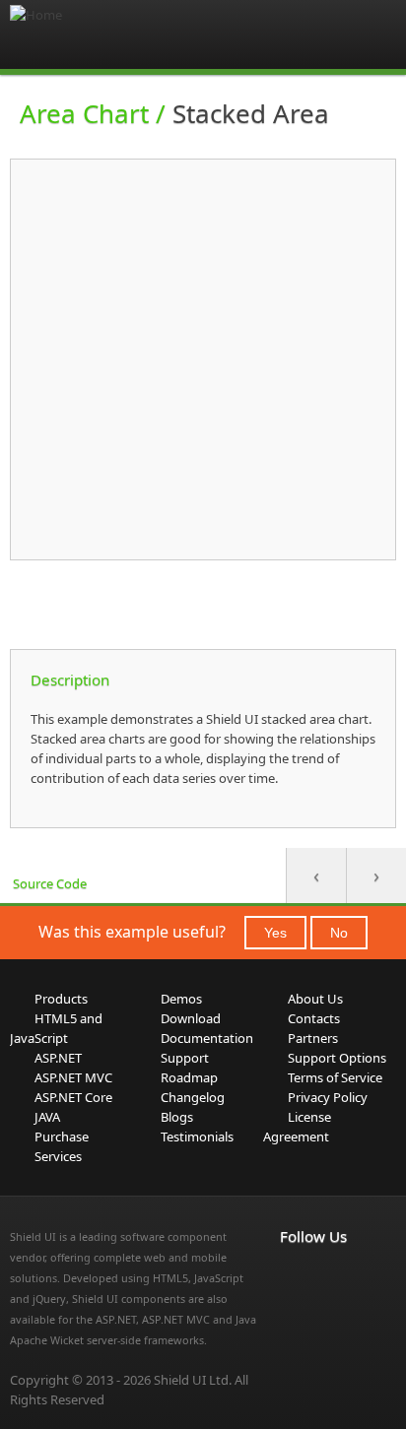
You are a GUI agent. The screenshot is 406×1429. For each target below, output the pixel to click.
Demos (181, 998)
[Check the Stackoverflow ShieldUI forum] (335, 1277)
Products (61, 998)
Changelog (193, 1097)
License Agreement (297, 1126)
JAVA (47, 1117)
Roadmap (189, 1077)
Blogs (177, 1117)
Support (185, 1058)
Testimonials (197, 1136)
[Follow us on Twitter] (292, 1301)
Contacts (314, 1018)
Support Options (337, 1058)
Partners (313, 1038)
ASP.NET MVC (73, 1077)
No (339, 933)
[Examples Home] (88, 34)
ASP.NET (58, 1058)
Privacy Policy (328, 1097)
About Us (315, 998)
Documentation (207, 1038)
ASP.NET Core (73, 1097)
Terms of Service (335, 1077)
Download (191, 1018)
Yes (275, 933)
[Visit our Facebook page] (292, 1277)
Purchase (61, 1136)
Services (58, 1156)
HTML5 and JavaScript (56, 1028)
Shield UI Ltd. (193, 1380)
